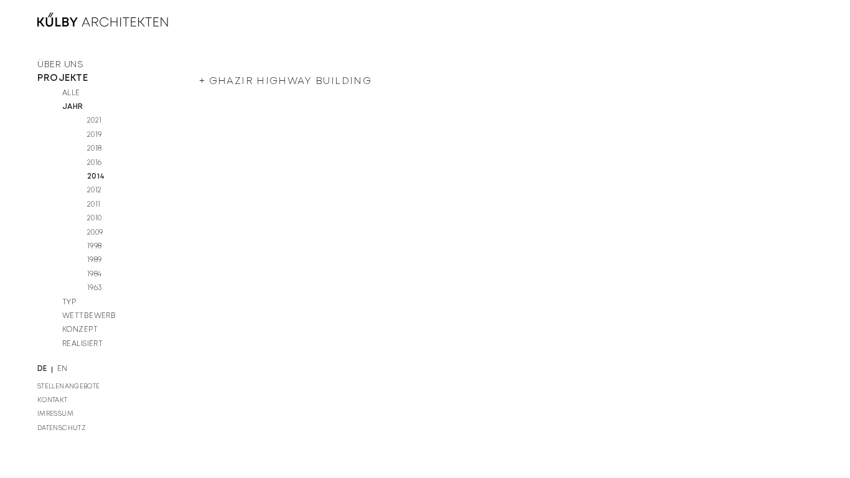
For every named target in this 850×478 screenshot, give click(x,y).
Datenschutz (61, 428)
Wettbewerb (89, 315)
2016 (94, 162)
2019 (94, 134)
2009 (95, 232)
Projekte (62, 78)
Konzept (80, 329)
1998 (94, 246)
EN (62, 368)
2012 (94, 190)
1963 (94, 287)
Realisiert (82, 343)
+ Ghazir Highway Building (285, 81)
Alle (71, 93)
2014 (96, 176)
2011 (94, 204)
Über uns (60, 64)
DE (42, 368)
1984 (94, 274)
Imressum (55, 414)
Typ (69, 302)
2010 (94, 218)
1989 (94, 259)
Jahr (72, 106)
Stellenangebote (68, 386)
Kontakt (52, 400)
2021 (94, 120)
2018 (94, 148)
